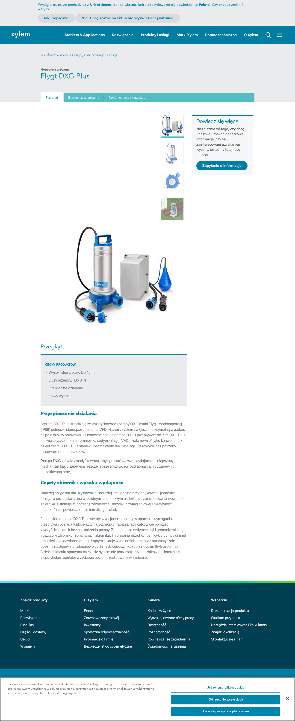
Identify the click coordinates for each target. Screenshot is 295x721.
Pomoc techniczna (221, 35)
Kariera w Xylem (160, 610)
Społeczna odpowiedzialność (106, 632)
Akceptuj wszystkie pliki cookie (225, 711)
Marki (24, 610)
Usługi (25, 639)
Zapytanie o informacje (222, 165)
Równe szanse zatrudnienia (169, 639)
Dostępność (157, 625)
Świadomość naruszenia (167, 646)
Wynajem (27, 646)
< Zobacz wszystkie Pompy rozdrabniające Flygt (79, 55)
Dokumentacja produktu (230, 610)
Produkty (27, 625)
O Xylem (251, 35)
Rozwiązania (122, 35)
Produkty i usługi (155, 35)
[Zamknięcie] (288, 698)
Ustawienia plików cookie (226, 687)
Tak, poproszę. (56, 18)
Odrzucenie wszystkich (225, 699)
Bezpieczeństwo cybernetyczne (108, 646)
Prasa (88, 610)
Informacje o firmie (98, 639)
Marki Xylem (187, 35)
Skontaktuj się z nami (227, 639)
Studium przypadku (226, 618)
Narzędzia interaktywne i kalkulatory (239, 625)
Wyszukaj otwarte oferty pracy (171, 618)
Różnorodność (159, 632)
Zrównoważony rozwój (101, 618)
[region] (147, 699)
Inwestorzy (92, 625)
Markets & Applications (85, 35)
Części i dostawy (33, 632)
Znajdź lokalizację (225, 632)
